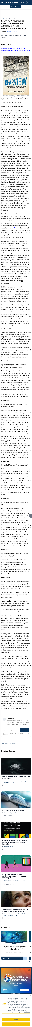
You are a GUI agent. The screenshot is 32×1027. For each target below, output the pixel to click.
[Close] (30, 996)
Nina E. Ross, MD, (7, 882)
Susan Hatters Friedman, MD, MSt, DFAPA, (15, 781)
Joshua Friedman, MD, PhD (10, 915)
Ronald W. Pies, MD (9, 846)
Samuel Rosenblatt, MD (9, 782)
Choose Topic (14, 7)
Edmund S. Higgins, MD (10, 812)
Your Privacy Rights (16, 1015)
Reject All (16, 1019)
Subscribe (23, 730)
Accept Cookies (16, 1024)
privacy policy (6, 734)
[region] (16, 1010)
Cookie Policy (27, 1012)
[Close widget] (29, 970)
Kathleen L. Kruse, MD (18, 882)
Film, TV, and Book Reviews (9, 743)
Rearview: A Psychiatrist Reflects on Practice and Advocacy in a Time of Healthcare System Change (16, 50)
